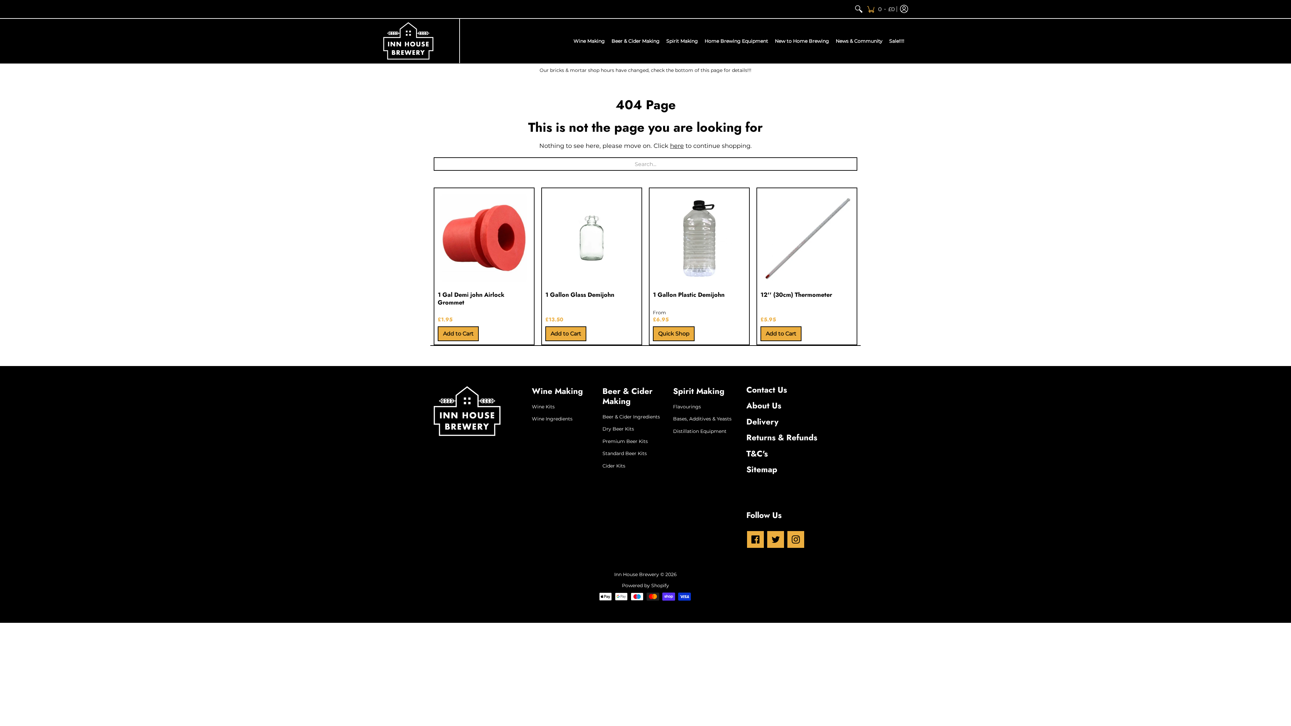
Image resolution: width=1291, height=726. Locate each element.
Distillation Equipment (700, 431)
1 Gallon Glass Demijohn (579, 294)
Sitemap (761, 469)
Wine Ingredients (552, 419)
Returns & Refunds (781, 437)
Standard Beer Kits (624, 453)
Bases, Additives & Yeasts (702, 419)
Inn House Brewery (636, 574)
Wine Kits (543, 407)
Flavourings (687, 407)
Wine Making (557, 391)
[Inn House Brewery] (408, 41)
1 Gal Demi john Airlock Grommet (471, 298)
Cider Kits (613, 466)
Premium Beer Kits (625, 441)
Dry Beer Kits (618, 429)
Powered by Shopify (645, 585)
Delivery (762, 422)
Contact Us (766, 390)
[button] (881, 9)
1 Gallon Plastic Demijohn (689, 294)
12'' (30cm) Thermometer (796, 294)
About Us (763, 405)
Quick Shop (674, 333)
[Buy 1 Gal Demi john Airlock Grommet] (484, 238)
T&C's (757, 453)
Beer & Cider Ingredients (631, 417)
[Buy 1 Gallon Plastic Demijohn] (699, 238)
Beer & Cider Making (627, 396)
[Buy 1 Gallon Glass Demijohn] (591, 238)
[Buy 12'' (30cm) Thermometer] (806, 238)
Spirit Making (699, 391)
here (677, 146)
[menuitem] (859, 9)
